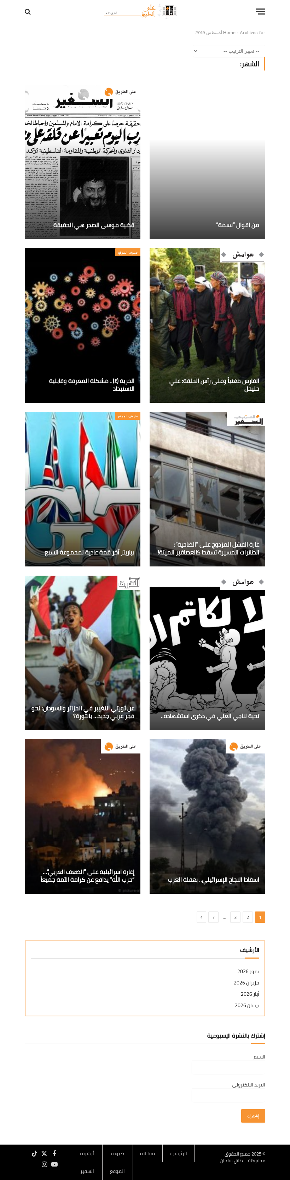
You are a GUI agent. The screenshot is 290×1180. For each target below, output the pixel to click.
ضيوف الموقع (128, 252)
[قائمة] (260, 11)
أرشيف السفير (87, 1162)
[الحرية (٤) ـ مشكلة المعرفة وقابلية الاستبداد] (82, 325)
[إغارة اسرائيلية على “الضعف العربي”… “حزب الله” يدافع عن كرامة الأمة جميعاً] (82, 816)
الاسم (259, 1056)
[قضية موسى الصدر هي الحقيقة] (82, 162)
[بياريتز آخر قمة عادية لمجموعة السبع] (82, 489)
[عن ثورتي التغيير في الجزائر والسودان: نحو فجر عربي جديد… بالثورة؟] (82, 653)
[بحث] (28, 11)
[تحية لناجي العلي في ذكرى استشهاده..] (207, 653)
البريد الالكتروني (248, 1084)
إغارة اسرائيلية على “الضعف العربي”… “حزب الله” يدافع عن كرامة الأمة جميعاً (87, 876)
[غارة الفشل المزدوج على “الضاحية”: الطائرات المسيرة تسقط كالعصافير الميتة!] (207, 489)
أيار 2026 (250, 994)
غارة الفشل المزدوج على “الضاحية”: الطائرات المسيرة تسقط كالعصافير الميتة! (208, 549)
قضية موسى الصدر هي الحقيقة (93, 225)
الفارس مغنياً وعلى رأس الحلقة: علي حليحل (214, 385)
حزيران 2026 (246, 983)
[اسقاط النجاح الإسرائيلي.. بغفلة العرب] (207, 816)
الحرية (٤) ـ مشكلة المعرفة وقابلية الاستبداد (91, 385)
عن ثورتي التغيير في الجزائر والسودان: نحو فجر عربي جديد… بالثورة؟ (82, 712)
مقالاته (147, 1153)
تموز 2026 (248, 971)
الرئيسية (178, 1153)
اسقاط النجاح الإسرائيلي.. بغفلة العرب (213, 880)
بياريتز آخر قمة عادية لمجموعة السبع (89, 553)
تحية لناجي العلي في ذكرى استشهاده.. (210, 716)
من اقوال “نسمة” (237, 225)
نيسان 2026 (247, 1005)
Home (229, 32)
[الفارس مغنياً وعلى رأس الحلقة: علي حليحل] (207, 325)
